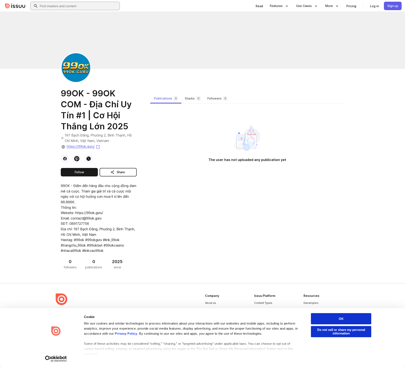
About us (210, 302)
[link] (259, 6)
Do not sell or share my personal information (341, 331)
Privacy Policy (126, 333)
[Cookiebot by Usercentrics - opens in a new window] (56, 359)
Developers (311, 302)
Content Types (263, 302)
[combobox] (79, 6)
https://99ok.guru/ (84, 146)
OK (341, 319)
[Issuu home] (15, 6)
